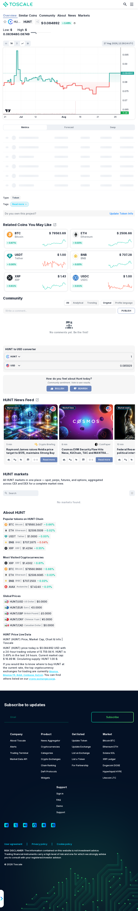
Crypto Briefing (47, 444)
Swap (113, 127)
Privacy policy (39, 844)
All (67, 302)
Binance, (54, 671)
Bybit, (20, 675)
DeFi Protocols (49, 771)
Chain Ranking (48, 765)
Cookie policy (64, 844)
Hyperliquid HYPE (112, 771)
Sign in (59, 793)
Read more (49, 459)
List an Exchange (81, 753)
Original (107, 302)
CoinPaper (105, 444)
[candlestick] (27, 43)
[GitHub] (34, 825)
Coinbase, (29, 675)
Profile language (124, 302)
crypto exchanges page (42, 678)
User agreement (13, 844)
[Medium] (25, 825)
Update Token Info (121, 213)
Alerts (13, 746)
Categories (47, 753)
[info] (74, 23)
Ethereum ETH (110, 746)
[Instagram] (53, 825)
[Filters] (132, 493)
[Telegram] (6, 825)
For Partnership (80, 765)
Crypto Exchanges (51, 759)
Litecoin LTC (109, 777)
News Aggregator (50, 740)
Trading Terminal (19, 753)
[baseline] (22, 43)
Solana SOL (109, 753)
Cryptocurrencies (50, 746)
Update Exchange (81, 746)
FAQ (58, 800)
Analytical (78, 302)
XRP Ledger (109, 759)
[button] (125, 4)
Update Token (79, 740)
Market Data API (18, 759)
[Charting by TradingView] (8, 110)
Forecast (69, 127)
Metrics (25, 127)
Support (60, 812)
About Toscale (18, 740)
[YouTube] (44, 825)
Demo (59, 806)
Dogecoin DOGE (111, 765)
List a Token (78, 759)
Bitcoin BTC (109, 740)
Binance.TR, (10, 675)
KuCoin (39, 675)
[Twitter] (16, 825)
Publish (126, 310)
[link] (36, 238)
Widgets (45, 777)
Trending (92, 302)
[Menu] (132, 4)
